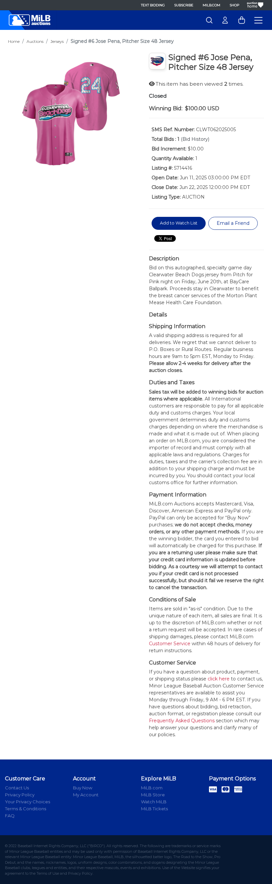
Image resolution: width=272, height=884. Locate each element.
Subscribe (183, 5)
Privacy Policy (19, 794)
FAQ (10, 815)
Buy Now (82, 787)
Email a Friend (233, 223)
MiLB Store (153, 794)
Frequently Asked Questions (182, 721)
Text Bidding (153, 5)
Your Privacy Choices (27, 801)
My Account (86, 794)
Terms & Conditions (25, 808)
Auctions (35, 41)
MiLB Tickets (154, 808)
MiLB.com (211, 5)
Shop (234, 5)
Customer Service (169, 644)
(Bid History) (195, 139)
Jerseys (57, 41)
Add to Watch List (178, 222)
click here (219, 679)
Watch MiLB (154, 801)
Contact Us (17, 787)
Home (14, 41)
